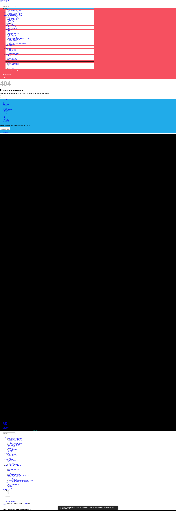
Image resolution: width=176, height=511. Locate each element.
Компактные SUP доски (14, 17)
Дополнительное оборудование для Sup (18, 38)
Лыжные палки (12, 58)
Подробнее (67, 508)
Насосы (10, 34)
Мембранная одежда (13, 64)
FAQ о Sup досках (7, 111)
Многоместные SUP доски (15, 15)
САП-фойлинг (6, 119)
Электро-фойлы (12, 49)
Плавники (10, 32)
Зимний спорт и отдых (11, 54)
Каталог (5, 435)
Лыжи (9, 55)
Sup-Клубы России (7, 113)
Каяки (9, 47)
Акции (18, 70)
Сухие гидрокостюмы (13, 63)
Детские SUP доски (13, 19)
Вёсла (7, 25)
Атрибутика (11, 488)
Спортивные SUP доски (14, 14)
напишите (25, 503)
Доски (7, 9)
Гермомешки (11, 44)
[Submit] (0, 97)
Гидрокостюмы (6, 121)
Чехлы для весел (12, 40)
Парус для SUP (12, 35)
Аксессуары (9, 29)
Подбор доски (6, 70)
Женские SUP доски (13, 18)
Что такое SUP (6, 110)
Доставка (5, 102)
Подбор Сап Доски (7, 109)
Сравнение (13, 70)
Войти (4, 12)
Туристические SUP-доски (15, 13)
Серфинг (10, 20)
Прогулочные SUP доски (14, 12)
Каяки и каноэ (9, 45)
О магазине (6, 104)
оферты (35, 430)
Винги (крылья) (12, 50)
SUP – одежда (9, 483)
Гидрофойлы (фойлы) (13, 53)
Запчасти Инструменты (14, 37)
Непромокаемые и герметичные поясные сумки (20, 41)
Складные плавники (13, 33)
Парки (9, 65)
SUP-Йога (10, 24)
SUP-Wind (10, 23)
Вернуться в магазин (11, 25)
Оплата (5, 103)
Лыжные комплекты (13, 57)
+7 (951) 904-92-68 (5, 132)
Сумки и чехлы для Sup (14, 39)
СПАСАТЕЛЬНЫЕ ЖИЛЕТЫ (13, 465)
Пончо (9, 67)
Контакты (5, 105)
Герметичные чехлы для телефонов (17, 43)
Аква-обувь (11, 486)
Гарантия (5, 100)
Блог (4, 114)
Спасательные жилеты (11, 60)
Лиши (9, 30)
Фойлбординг (9, 48)
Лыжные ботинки (12, 59)
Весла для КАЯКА (12, 28)
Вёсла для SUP (12, 27)
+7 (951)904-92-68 (7, 71)
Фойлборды (11, 52)
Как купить (5, 99)
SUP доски (5, 117)
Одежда (8, 62)
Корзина (5, 108)
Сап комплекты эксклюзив (15, 10)
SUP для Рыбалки (13, 21)
